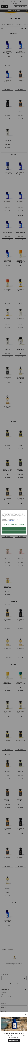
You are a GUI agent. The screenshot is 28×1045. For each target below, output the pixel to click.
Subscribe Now (14, 1041)
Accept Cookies (14, 531)
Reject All (14, 528)
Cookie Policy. (11, 520)
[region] (14, 522)
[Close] (25, 1014)
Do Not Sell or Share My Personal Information (14, 524)
